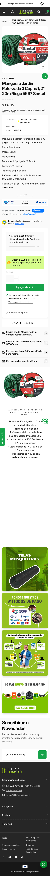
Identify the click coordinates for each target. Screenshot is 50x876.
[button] (4, 12)
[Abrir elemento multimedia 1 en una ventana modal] (25, 49)
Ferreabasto (20, 871)
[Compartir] (45, 76)
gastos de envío (26, 110)
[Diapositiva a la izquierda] (5, 49)
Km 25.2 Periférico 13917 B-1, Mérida (23, 786)
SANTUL (8, 78)
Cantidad (9, 272)
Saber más (19, 223)
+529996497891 (14, 790)
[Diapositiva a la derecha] (45, 49)
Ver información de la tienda (20, 302)
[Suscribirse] (42, 754)
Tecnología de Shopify (32, 871)
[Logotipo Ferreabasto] (12, 772)
